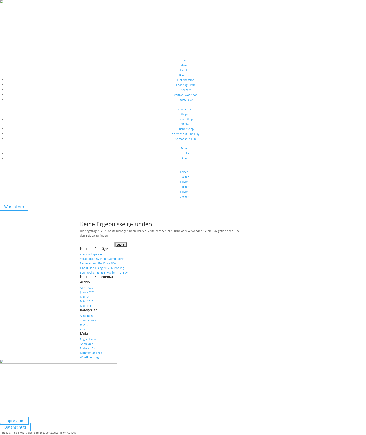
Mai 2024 (86, 297)
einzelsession (88, 320)
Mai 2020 (86, 306)
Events (184, 70)
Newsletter (184, 109)
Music (184, 65)
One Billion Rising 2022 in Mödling (102, 268)
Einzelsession (185, 80)
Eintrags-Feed (89, 348)
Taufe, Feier (185, 100)
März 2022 (86, 301)
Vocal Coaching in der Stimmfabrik (102, 259)
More (184, 148)
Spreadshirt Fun (185, 139)
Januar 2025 (87, 292)
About (185, 158)
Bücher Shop (185, 129)
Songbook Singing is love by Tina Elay (104, 272)
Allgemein (86, 316)
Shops (184, 114)
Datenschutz (15, 427)
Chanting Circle (186, 85)
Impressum (14, 420)
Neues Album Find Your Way (98, 263)
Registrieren (88, 339)
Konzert (186, 90)
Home (184, 60)
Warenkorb (14, 206)
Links (185, 153)
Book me (184, 75)
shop (83, 329)
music (84, 325)
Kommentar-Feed (91, 353)
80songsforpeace (91, 254)
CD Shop (185, 124)
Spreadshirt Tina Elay (185, 134)
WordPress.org (89, 357)
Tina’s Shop (185, 119)
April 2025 (86, 288)
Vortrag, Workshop (185, 95)
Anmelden (86, 344)
